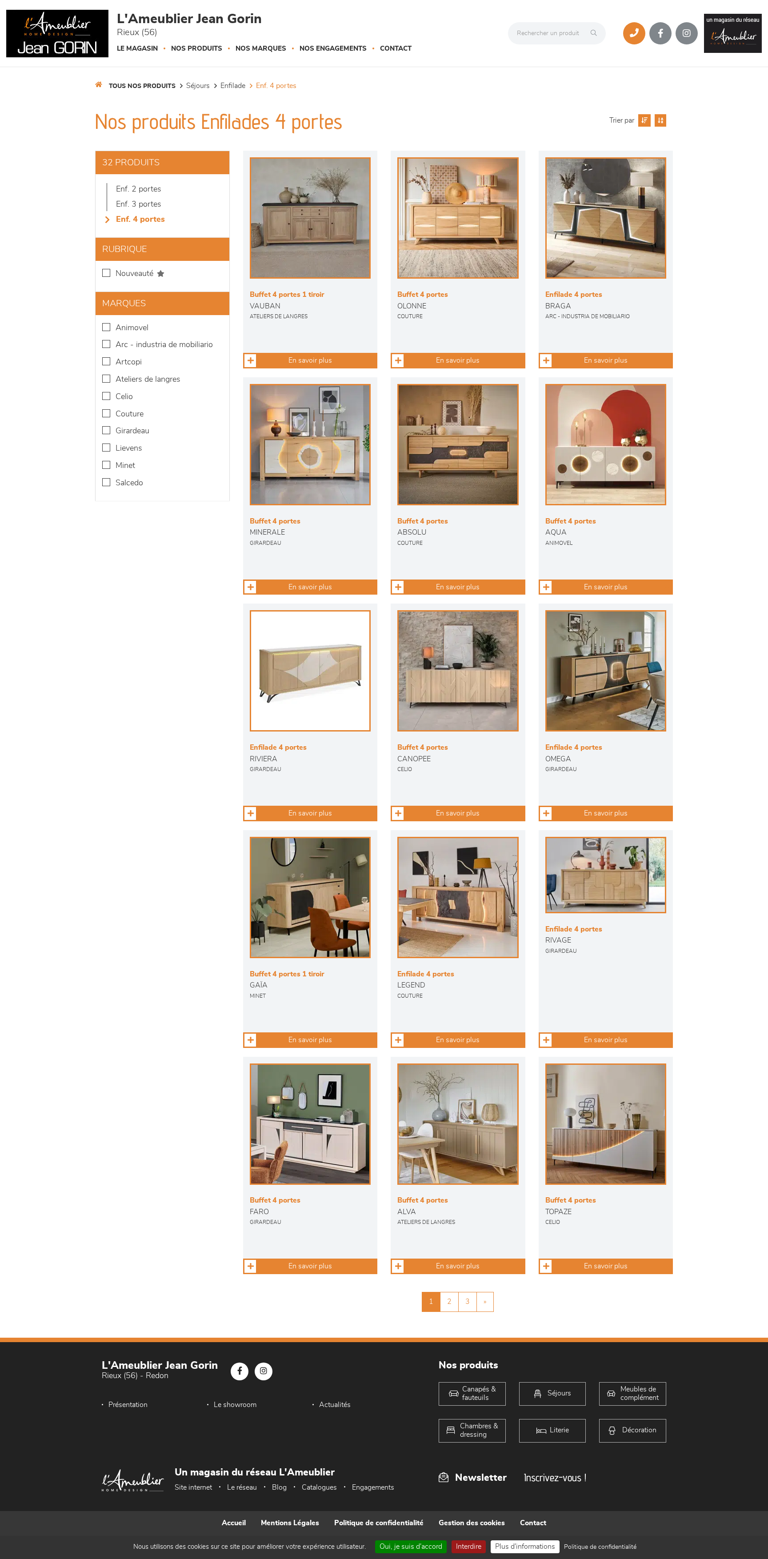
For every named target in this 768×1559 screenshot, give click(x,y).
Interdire (468, 1546)
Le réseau (242, 1487)
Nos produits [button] (196, 48)
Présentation (128, 1404)
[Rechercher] (596, 33)
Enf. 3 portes (138, 204)
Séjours (198, 85)
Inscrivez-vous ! (555, 1477)
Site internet (193, 1487)
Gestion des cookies (472, 1523)
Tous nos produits (142, 86)
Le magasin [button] (137, 48)
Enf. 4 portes (276, 85)
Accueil (234, 1523)
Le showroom (235, 1404)
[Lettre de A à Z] (659, 120)
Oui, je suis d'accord (411, 1546)
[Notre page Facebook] (660, 33)
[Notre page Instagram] (687, 33)
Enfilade (232, 85)
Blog (279, 1487)
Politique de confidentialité (379, 1523)
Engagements (373, 1487)
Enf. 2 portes (138, 189)
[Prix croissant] (643, 120)
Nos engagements (333, 48)
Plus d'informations (525, 1546)
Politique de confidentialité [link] (600, 1547)
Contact (396, 48)
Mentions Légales (290, 1523)
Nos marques (261, 48)
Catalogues (319, 1487)
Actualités (335, 1404)
